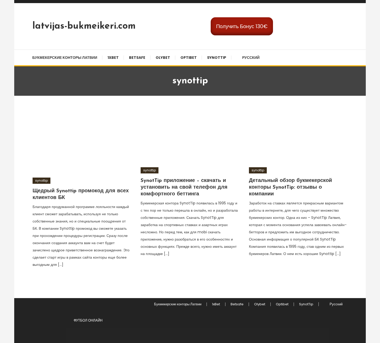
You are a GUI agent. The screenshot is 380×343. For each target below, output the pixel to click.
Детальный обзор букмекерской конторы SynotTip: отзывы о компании (290, 187)
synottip (41, 180)
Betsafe (137, 57)
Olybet (163, 57)
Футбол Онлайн (88, 320)
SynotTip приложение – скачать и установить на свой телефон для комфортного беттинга (184, 187)
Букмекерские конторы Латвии (64, 57)
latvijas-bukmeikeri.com (84, 26)
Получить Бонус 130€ (242, 26)
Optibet (188, 57)
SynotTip (216, 57)
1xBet (113, 57)
